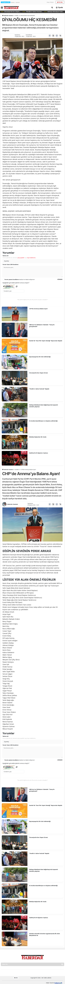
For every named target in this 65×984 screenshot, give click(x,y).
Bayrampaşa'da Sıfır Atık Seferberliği (40, 357)
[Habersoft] (58, 983)
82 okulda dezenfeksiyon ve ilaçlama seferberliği (43, 421)
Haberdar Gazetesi (8, 15)
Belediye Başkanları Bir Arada (37, 437)
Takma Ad (5, 255)
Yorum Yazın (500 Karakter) (10, 264)
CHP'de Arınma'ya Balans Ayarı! (38, 308)
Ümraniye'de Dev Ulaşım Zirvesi (38, 373)
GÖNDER (59, 279)
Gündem (17, 469)
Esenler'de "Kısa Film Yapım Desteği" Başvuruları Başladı (45, 341)
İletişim (52, 2)
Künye (48, 2)
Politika (16, 15)
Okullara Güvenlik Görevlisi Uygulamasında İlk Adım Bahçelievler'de (44, 934)
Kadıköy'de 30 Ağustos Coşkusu (38, 453)
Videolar (13, 2)
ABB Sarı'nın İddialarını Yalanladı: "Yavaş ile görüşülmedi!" (41, 325)
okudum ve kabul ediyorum (19, 279)
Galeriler (18, 2)
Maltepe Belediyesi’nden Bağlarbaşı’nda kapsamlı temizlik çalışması (43, 405)
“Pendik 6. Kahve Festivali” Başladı (39, 389)
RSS (16, 978)
